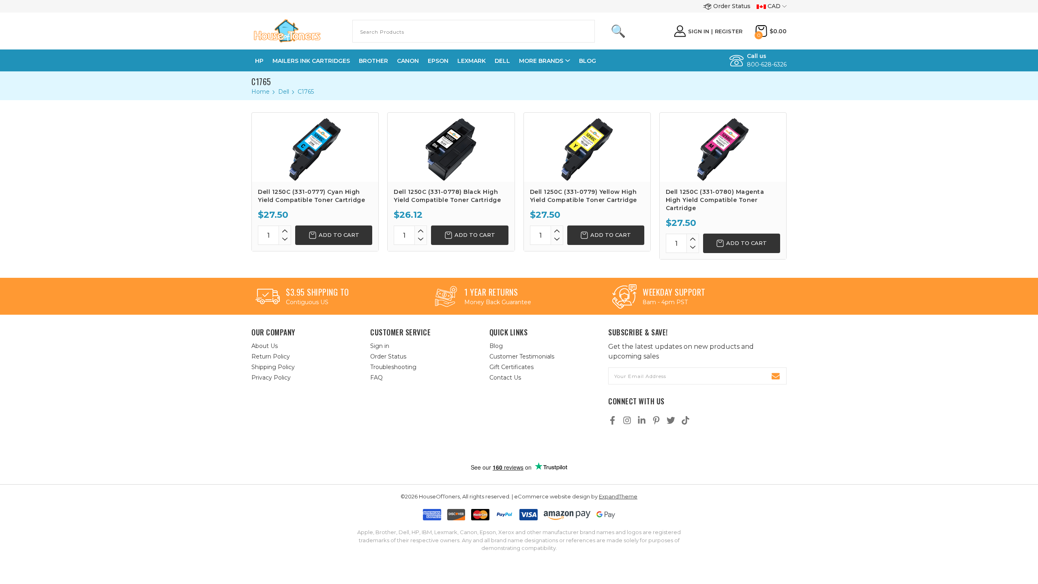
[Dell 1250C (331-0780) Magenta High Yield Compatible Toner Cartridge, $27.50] (723, 147)
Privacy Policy (271, 377)
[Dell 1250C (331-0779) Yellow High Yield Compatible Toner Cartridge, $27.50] (587, 147)
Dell (502, 60)
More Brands (541, 60)
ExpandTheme (618, 496)
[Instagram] (627, 420)
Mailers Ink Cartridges (311, 60)
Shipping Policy (273, 367)
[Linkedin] (641, 420)
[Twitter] (671, 420)
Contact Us (505, 377)
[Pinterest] (656, 420)
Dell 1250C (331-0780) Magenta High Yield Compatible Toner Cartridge (715, 200)
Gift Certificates (511, 367)
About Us (264, 346)
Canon (408, 60)
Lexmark (471, 60)
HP (259, 60)
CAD (774, 6)
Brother (373, 60)
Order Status (732, 6)
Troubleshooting (393, 367)
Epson (438, 60)
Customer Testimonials (521, 356)
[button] (527, 445)
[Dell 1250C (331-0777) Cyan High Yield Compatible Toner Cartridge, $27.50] (315, 147)
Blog (587, 60)
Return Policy (270, 356)
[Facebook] (612, 420)
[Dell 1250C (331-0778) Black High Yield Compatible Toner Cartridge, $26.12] (451, 147)
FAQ (376, 377)
